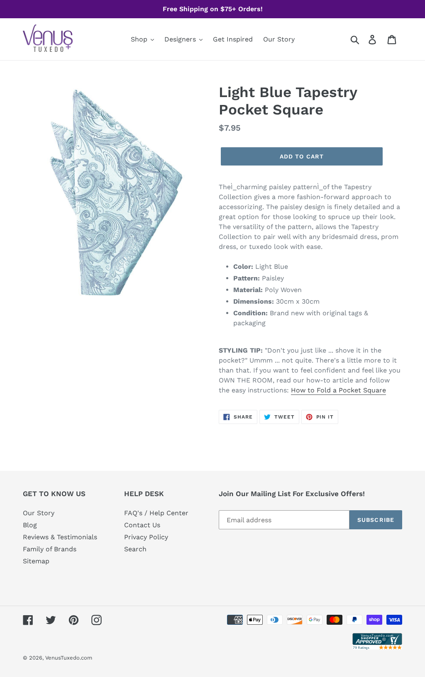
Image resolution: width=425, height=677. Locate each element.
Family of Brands (49, 549)
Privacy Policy (146, 537)
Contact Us (142, 525)
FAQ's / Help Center (156, 513)
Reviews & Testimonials (60, 537)
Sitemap (36, 561)
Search (135, 549)
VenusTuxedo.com (68, 658)
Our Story (38, 513)
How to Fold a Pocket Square (338, 390)
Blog (30, 525)
